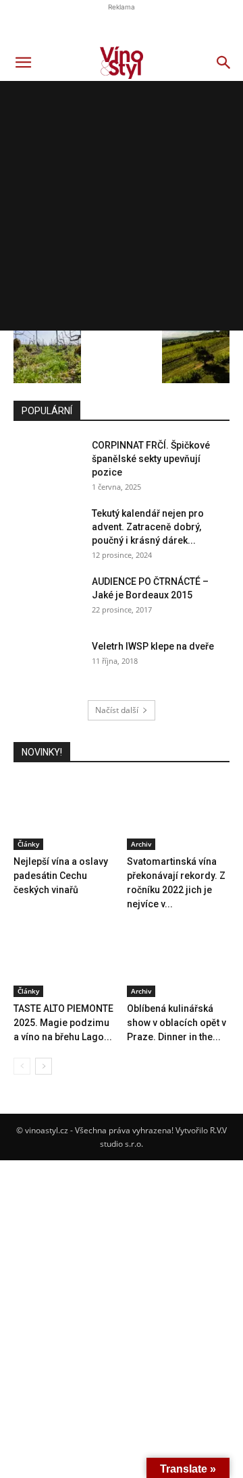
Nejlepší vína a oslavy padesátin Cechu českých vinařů (61, 875)
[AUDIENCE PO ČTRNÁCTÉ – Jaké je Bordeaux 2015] (47, 598)
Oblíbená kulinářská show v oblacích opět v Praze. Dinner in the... (176, 1022)
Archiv (141, 844)
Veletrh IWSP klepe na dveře (153, 646)
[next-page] (43, 1066)
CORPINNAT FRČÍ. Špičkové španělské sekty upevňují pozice (151, 459)
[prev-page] (22, 1066)
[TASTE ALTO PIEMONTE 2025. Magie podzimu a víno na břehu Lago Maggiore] (65, 961)
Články (28, 844)
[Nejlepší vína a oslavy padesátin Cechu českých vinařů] (65, 815)
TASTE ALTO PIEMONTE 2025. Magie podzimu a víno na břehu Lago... (63, 1022)
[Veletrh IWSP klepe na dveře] (47, 663)
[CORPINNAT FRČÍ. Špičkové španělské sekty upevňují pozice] (47, 462)
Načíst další (116, 710)
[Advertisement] (121, 209)
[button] (23, 63)
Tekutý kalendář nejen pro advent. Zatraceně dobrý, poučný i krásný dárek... (148, 527)
